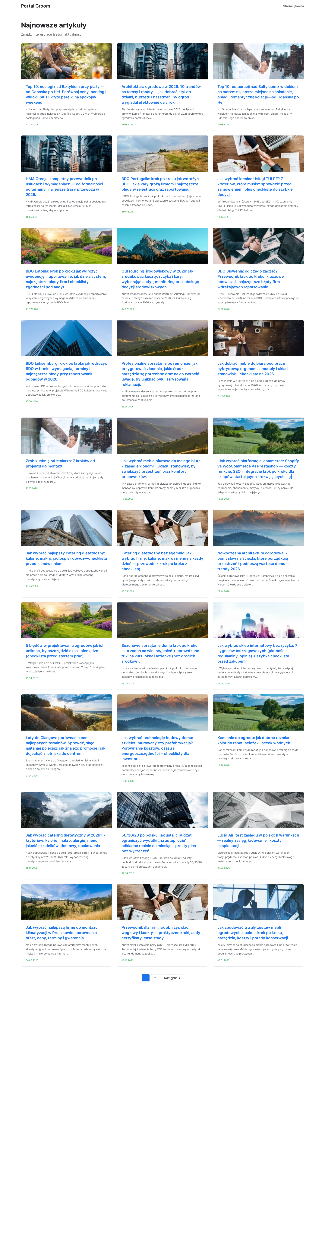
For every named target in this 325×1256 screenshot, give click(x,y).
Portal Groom (35, 6)
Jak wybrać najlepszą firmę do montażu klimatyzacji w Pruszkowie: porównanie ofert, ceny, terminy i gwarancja (62, 932)
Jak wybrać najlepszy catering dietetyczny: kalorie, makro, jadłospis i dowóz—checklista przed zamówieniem (66, 558)
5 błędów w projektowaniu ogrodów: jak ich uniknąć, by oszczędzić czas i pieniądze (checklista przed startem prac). (65, 650)
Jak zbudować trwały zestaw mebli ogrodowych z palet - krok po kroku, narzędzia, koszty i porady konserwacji (252, 932)
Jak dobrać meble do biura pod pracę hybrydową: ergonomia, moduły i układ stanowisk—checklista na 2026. (252, 368)
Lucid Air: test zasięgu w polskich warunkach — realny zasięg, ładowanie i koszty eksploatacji (258, 840)
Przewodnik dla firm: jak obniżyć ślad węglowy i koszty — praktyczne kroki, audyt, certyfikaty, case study (162, 932)
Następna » (172, 978)
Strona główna (293, 6)
